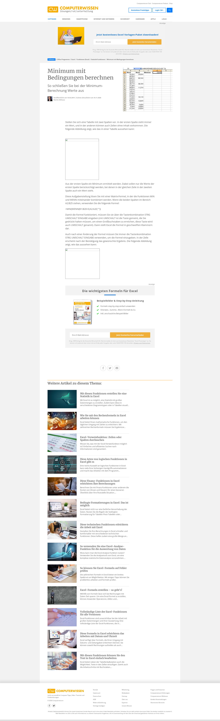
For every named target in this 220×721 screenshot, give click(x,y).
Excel (73, 59)
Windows (66, 19)
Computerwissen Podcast (160, 3)
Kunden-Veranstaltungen (158, 699)
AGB (94, 699)
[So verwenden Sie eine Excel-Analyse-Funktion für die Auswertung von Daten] (62, 551)
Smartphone (82, 19)
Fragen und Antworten (158, 690)
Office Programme (63, 59)
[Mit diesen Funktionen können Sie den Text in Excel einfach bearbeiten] (62, 660)
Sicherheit (125, 19)
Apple (153, 19)
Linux (164, 19)
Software (52, 19)
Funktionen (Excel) (83, 59)
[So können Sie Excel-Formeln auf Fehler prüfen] (62, 573)
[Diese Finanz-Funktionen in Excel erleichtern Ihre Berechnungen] (62, 486)
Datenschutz (97, 696)
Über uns (125, 699)
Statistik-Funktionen (98, 59)
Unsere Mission (127, 706)
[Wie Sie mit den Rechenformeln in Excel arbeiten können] (62, 421)
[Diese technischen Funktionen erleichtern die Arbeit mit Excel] (62, 530)
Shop (170, 3)
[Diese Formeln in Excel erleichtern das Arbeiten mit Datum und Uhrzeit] (62, 639)
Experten (125, 703)
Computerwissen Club (144, 3)
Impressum (96, 693)
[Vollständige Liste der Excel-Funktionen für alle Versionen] (62, 617)
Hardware (140, 19)
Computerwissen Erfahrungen (160, 693)
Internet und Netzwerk (104, 19)
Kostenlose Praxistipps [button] (140, 10)
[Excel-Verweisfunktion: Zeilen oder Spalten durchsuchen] (62, 442)
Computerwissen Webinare (159, 696)
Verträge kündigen (99, 706)
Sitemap (124, 696)
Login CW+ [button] (159, 10)
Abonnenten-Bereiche (158, 703)
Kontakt (95, 690)
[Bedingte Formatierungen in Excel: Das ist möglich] (62, 508)
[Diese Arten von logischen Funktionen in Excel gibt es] (62, 464)
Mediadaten (125, 693)
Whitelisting (125, 690)
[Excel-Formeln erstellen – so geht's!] (62, 595)
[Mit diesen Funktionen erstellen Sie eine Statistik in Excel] (62, 399)
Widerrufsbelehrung (99, 703)
